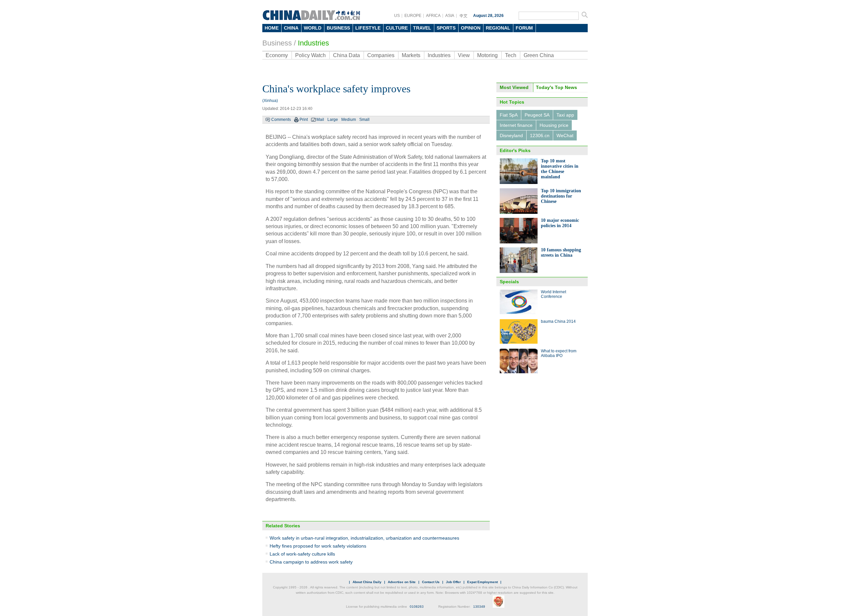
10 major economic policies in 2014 (560, 223)
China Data (346, 55)
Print (303, 119)
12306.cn (540, 135)
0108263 (417, 606)
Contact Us (431, 582)
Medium (348, 119)
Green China (539, 55)
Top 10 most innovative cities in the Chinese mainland (559, 168)
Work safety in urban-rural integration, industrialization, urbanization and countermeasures (364, 538)
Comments (281, 119)
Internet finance (516, 125)
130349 (479, 606)
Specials (509, 281)
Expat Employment (482, 582)
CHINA (291, 28)
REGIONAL (498, 28)
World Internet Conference (553, 294)
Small (364, 119)
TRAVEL (422, 28)
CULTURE (397, 28)
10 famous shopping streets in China (561, 252)
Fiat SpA (509, 115)
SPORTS (446, 28)
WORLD (312, 28)
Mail (320, 119)
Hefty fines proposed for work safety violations (318, 546)
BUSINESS (338, 28)
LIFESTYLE (368, 28)
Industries (313, 43)
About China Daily (367, 582)
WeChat (564, 135)
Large (332, 119)
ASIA (449, 15)
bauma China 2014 (558, 321)
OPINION (470, 28)
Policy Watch (310, 55)
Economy (277, 55)
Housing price (554, 125)
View (464, 55)
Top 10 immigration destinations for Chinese (561, 196)
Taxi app (565, 115)
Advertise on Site (402, 582)
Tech (510, 55)
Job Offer (453, 582)
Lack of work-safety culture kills (302, 554)
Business (277, 43)
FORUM (524, 28)
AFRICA (433, 15)
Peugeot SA (537, 115)
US (397, 15)
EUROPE (412, 15)
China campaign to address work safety (311, 562)
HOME (272, 28)
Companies (380, 55)
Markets (411, 55)
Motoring (487, 55)
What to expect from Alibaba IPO (558, 353)
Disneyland (511, 135)
